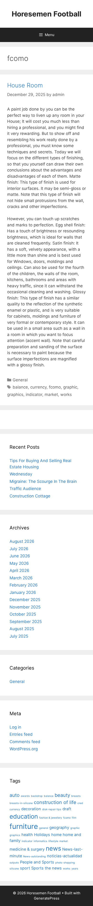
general (43, 828)
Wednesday (21, 474)
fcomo (55, 387)
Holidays (42, 834)
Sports (37, 868)
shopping (69, 862)
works (66, 394)
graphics (15, 394)
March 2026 (21, 578)
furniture (24, 826)
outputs (14, 862)
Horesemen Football (46, 14)
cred (80, 803)
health (27, 834)
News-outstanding (34, 856)
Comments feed (25, 741)
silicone (14, 868)
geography (59, 827)
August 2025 (22, 628)
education (24, 816)
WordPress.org (24, 748)
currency (38, 387)
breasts (76, 796)
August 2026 (22, 541)
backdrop (37, 796)
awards (25, 796)
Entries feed (21, 734)
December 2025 (25, 599)
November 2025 (25, 607)
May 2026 (19, 563)
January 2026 (23, 592)
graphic (70, 387)
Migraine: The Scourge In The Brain (43, 481)
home (56, 834)
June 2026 (20, 556)
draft (66, 808)
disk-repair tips (51, 809)
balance (20, 387)
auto (15, 795)
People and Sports (37, 862)
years (75, 868)
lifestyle (53, 841)
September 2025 (26, 621)
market (51, 394)
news (53, 848)
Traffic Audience (25, 488)
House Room (25, 85)
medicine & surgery (27, 849)
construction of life (55, 802)
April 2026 (19, 570)
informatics (40, 841)
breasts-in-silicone (21, 803)
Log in (15, 727)
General (20, 380)
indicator (34, 394)
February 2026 (24, 585)
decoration (31, 808)
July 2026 (19, 548)
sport (25, 868)
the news (53, 868)
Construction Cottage (30, 496)
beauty (62, 795)
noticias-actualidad (64, 855)
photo (58, 862)
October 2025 (23, 614)
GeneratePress (46, 898)
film (74, 817)
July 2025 (19, 636)
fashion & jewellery (50, 817)
